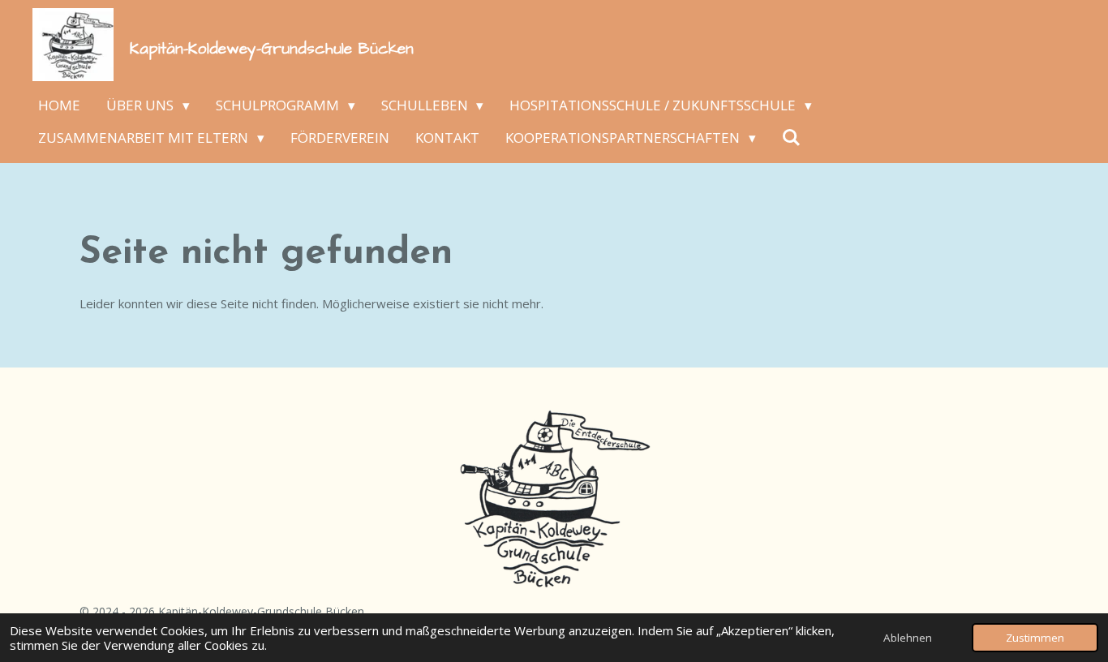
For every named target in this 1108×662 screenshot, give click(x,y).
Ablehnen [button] (907, 637)
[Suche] (791, 138)
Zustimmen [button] (1035, 637)
